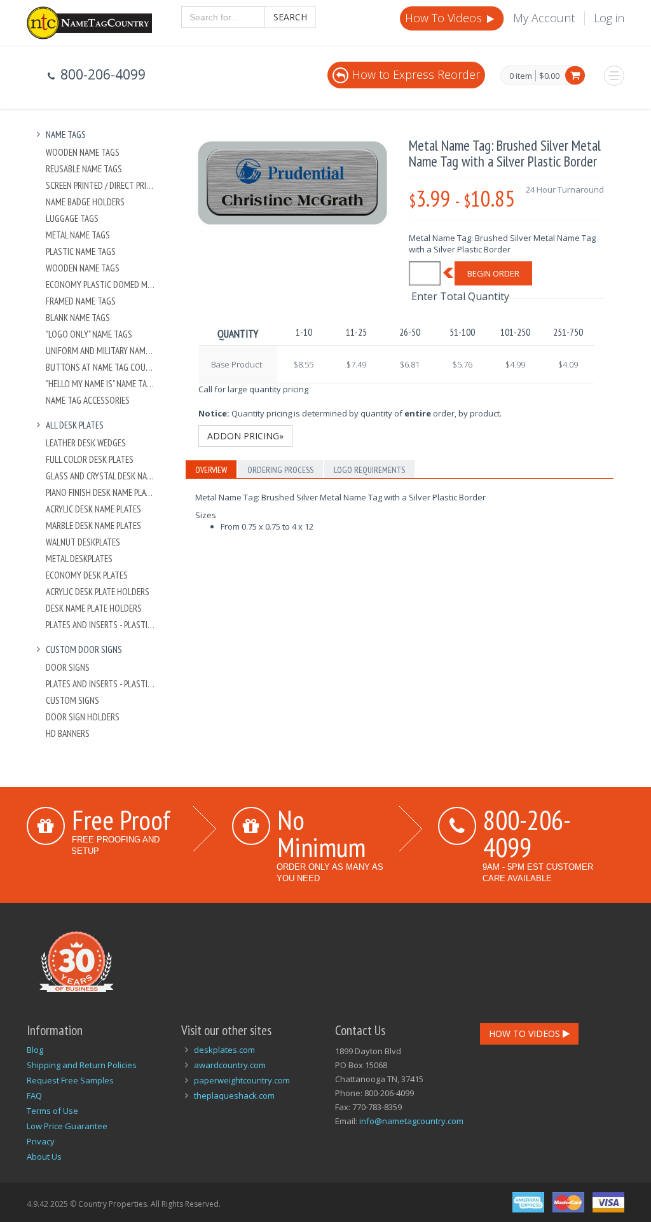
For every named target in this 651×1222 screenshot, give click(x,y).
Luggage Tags (72, 218)
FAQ (34, 1095)
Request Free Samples (70, 1080)
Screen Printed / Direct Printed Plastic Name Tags (101, 185)
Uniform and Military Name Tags (101, 351)
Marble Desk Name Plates (93, 525)
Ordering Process (280, 470)
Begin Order (493, 273)
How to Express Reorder (416, 74)
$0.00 (549, 75)
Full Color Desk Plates (90, 459)
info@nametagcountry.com (411, 1121)
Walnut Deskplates (83, 542)
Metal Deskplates (79, 559)
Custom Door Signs (84, 649)
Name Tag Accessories (88, 400)
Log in (609, 17)
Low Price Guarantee (67, 1126)
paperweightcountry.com (242, 1080)
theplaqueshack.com (234, 1095)
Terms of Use (52, 1110)
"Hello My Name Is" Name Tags (101, 384)
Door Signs (68, 667)
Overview (211, 470)
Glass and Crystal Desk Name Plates (101, 476)
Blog (35, 1049)
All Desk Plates (75, 425)
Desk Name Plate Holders (94, 608)
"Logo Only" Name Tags (89, 334)
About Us (44, 1156)
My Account (544, 17)
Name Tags (66, 134)
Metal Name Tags (78, 235)
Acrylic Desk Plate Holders (97, 592)
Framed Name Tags (81, 301)
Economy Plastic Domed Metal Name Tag (101, 284)
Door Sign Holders (83, 717)
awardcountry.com (230, 1065)
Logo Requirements (369, 470)
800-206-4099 (527, 833)
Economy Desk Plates (87, 575)
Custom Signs (72, 700)
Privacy (41, 1141)
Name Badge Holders (85, 202)
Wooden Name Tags (83, 152)
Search (290, 17)
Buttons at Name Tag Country (101, 367)
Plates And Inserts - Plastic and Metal (101, 625)
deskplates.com (224, 1049)
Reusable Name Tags (84, 169)
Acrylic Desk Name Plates (93, 509)
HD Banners (68, 733)
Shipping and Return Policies (82, 1065)
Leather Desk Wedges (86, 443)
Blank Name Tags (78, 318)
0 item (520, 76)
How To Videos (445, 17)
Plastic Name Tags (81, 251)
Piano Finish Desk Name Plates (101, 492)
